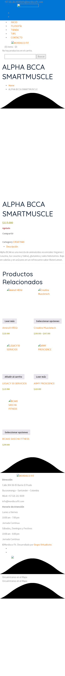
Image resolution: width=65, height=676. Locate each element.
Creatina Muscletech (45, 327)
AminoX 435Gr (10, 327)
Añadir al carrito (13, 376)
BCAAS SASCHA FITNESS (15, 438)
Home (11, 85)
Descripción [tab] (12, 246)
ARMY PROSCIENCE (44, 383)
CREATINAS (18, 241)
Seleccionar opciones (47, 321)
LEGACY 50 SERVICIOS (14, 383)
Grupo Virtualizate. (43, 544)
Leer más (10, 321)
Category (7, 241)
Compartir (7, 233)
